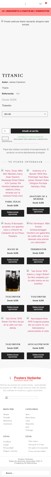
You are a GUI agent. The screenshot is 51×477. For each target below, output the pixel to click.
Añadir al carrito (30, 131)
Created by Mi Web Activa (25, 463)
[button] (3, 4)
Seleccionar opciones (13, 213)
